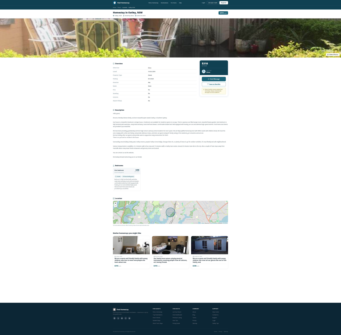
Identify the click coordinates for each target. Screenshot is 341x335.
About (194, 312)
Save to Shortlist (214, 84)
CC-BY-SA (225, 223)
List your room (212, 3)
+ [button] (115, 203)
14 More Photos (333, 54)
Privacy (194, 320)
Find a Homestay (153, 3)
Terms (194, 317)
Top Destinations (157, 315)
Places (119, 7)
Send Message (215, 79)
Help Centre (215, 312)
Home (114, 7)
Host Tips (175, 320)
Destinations (164, 3)
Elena (149, 68)
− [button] (115, 206)
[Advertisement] (166, 286)
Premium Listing (177, 317)
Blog (194, 315)
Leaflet (202, 223)
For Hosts (174, 3)
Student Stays (156, 320)
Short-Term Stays (158, 323)
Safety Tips (215, 323)
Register (223, 3)
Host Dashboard (177, 315)
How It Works (156, 317)
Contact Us (215, 315)
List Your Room (177, 312)
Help (180, 3)
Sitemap (195, 323)
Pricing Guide (176, 323)
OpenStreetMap (213, 223)
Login (203, 3)
